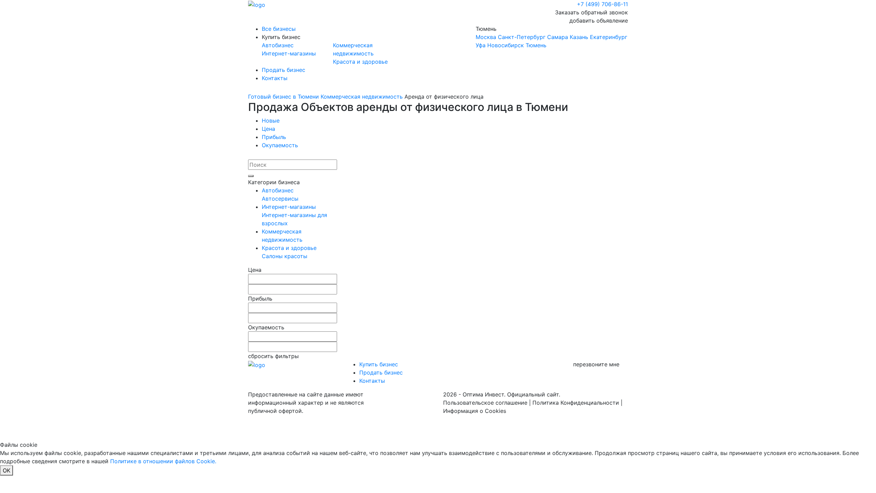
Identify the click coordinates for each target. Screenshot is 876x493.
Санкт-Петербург (521, 37)
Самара (557, 37)
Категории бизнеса (274, 182)
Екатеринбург (608, 37)
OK (6, 470)
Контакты (274, 78)
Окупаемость (280, 145)
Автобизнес (278, 45)
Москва (486, 37)
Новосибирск (505, 45)
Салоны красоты (284, 256)
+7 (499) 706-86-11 (602, 4)
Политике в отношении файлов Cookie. (163, 461)
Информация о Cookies (474, 410)
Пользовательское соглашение (485, 402)
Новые (271, 120)
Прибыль (274, 137)
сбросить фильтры (273, 356)
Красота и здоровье (360, 61)
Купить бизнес (281, 37)
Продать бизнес (283, 69)
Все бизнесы (279, 28)
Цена (268, 128)
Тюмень (551, 37)
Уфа (481, 45)
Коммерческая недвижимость (362, 96)
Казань (579, 37)
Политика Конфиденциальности (575, 402)
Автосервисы (280, 198)
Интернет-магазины (289, 53)
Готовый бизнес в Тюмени (283, 96)
